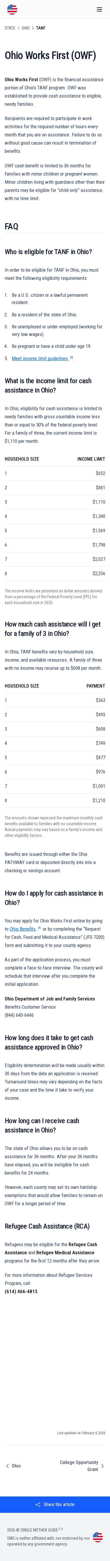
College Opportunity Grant (79, 1466)
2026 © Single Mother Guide (35, 1530)
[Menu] (99, 9)
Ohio (26, 28)
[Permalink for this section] (22, 226)
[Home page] (12, 9)
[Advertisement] (55, 1359)
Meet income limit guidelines (40, 358)
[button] (55, 1504)
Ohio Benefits (22, 929)
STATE (10, 28)
